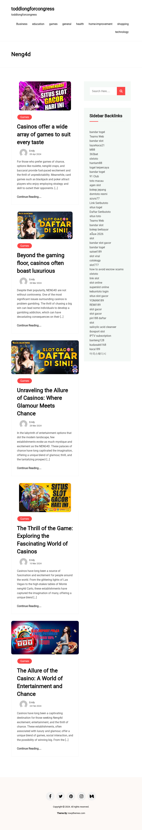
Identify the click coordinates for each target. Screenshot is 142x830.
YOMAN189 (97, 300)
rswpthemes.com (76, 813)
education (38, 24)
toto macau (97, 180)
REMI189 (95, 304)
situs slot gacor (99, 296)
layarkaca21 (97, 145)
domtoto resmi (98, 194)
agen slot (95, 185)
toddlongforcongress (32, 9)
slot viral (95, 256)
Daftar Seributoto (100, 211)
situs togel (96, 207)
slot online (96, 282)
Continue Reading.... (29, 196)
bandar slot (96, 140)
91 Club (94, 176)
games (53, 24)
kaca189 (95, 349)
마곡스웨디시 (98, 353)
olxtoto (94, 158)
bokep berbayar (99, 229)
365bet (94, 154)
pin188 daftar (98, 318)
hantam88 (96, 163)
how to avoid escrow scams (106, 269)
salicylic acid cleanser (103, 327)
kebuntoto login (99, 291)
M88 (92, 149)
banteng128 (97, 340)
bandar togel (97, 132)
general (66, 24)
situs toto (95, 216)
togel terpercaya (99, 167)
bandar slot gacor (100, 242)
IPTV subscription (100, 335)
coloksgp (95, 260)
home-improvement (100, 24)
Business (21, 24)
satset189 (96, 251)
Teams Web (97, 136)
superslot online (99, 287)
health (80, 24)
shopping (123, 24)
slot (92, 238)
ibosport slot (97, 331)
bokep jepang (98, 189)
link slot (94, 278)
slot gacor (96, 309)
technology (122, 32)
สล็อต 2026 (96, 234)
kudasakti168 (98, 344)
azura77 (95, 198)
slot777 (94, 265)
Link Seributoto (99, 203)
